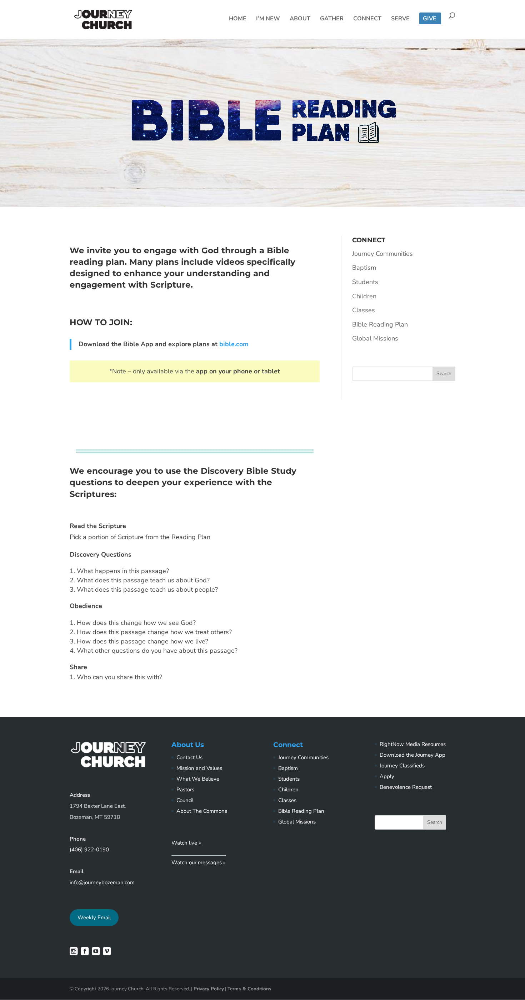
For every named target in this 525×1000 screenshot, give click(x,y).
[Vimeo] (107, 952)
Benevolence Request (406, 787)
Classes (363, 310)
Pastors (185, 789)
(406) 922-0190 (89, 849)
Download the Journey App (412, 754)
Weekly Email (94, 917)
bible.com (234, 344)
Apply (387, 776)
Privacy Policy (209, 988)
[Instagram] (74, 952)
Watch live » (186, 842)
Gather (332, 19)
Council (185, 800)
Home (237, 19)
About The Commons (201, 811)
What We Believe (197, 778)
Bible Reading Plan (380, 324)
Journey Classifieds (402, 765)
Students (365, 282)
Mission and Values (199, 768)
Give (429, 19)
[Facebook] (85, 952)
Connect (367, 19)
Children (364, 296)
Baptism (364, 267)
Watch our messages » (198, 862)
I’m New (268, 19)
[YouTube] (96, 952)
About (300, 19)
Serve (400, 19)
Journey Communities (382, 253)
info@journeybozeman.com (102, 882)
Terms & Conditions (249, 988)
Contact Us (189, 757)
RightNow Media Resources (413, 744)
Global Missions (375, 338)
